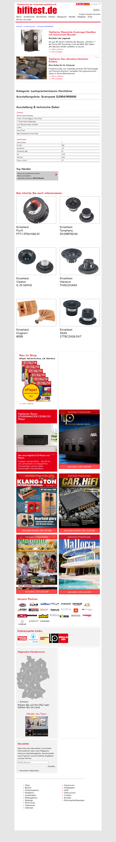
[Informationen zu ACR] (22, 605)
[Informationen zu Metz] (22, 616)
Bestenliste (41, 16)
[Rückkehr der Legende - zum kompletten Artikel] (32, 42)
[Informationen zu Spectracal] (76, 616)
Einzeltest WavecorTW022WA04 (68, 282)
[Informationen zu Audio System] (34, 605)
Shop (90, 16)
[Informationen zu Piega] (55, 616)
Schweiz (24, 701)
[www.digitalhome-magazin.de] (22, 645)
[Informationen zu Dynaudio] (66, 605)
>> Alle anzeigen (56, 52)
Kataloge (29, 800)
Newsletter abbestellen (29, 770)
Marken (51, 16)
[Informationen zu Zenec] (45, 622)
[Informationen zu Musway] (32, 616)
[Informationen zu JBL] (76, 611)
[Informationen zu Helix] (55, 611)
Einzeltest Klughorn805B (22, 333)
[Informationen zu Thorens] (87, 616)
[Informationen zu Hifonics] (66, 611)
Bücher (28, 787)
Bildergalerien (31, 797)
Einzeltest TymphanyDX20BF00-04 (68, 230)
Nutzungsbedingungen (74, 800)
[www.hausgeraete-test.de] (33, 645)
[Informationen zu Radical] (64, 616)
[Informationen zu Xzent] (34, 622)
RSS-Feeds (30, 802)
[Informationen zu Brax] (55, 605)
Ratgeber (81, 16)
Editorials (29, 807)
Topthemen (30, 805)
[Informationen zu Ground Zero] (43, 611)
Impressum (69, 785)
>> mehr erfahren (26, 403)
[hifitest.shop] (63, 645)
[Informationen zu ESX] (87, 605)
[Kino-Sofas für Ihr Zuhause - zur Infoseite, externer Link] (32, 69)
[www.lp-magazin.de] (54, 645)
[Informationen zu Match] (87, 611)
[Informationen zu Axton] (45, 605)
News (19, 16)
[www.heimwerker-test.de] (44, 645)
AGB (66, 790)
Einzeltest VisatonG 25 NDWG (24, 282)
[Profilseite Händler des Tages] (36, 735)
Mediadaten (69, 787)
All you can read (23, 19)
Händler (72, 16)
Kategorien (62, 16)
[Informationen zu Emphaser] (77, 605)
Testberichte (29, 16)
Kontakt (67, 797)
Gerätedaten (30, 795)
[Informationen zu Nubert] (43, 616)
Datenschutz (69, 792)
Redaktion (29, 792)
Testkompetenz (32, 790)
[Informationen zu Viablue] (22, 622)
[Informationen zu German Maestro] (34, 611)
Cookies (67, 795)
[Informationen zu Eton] (22, 611)
